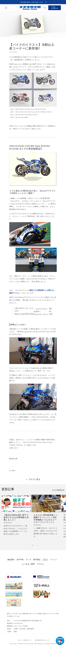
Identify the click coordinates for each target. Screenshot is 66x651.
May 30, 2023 (51, 311)
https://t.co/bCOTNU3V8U (24, 314)
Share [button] (13, 470)
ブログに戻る (34, 479)
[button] (6, 8)
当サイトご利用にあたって (25, 640)
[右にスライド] (37, 545)
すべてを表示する (58, 490)
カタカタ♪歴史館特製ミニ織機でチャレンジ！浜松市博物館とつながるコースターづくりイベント (46, 518)
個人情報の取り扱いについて (42, 640)
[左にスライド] (29, 545)
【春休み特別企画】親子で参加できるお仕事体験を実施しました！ (16, 517)
